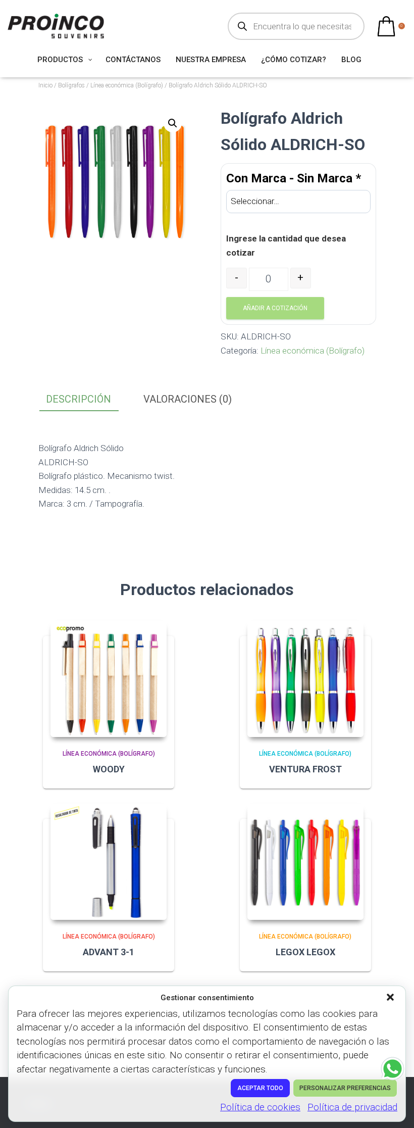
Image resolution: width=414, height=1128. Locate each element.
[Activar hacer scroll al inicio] (394, 1107)
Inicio (45, 85)
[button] (391, 998)
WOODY (109, 769)
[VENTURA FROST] (305, 679)
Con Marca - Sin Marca (293, 178)
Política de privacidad (352, 1107)
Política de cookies (260, 1107)
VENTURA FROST (305, 769)
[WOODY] (108, 679)
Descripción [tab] (78, 399)
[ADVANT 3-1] (108, 862)
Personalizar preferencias (345, 1088)
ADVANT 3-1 (108, 952)
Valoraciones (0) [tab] (187, 399)
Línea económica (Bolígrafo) (126, 85)
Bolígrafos (71, 85)
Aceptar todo (260, 1088)
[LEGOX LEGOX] (305, 862)
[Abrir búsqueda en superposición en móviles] (296, 26)
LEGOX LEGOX (305, 952)
